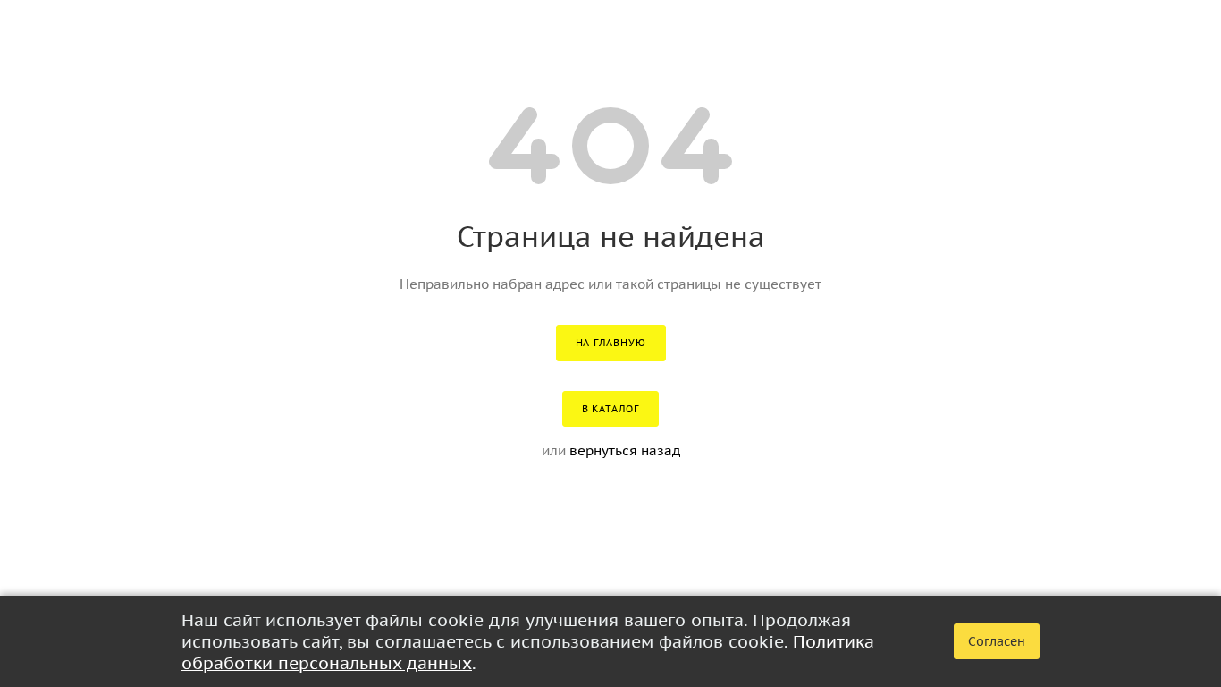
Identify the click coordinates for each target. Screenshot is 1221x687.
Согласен (996, 641)
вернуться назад (624, 450)
